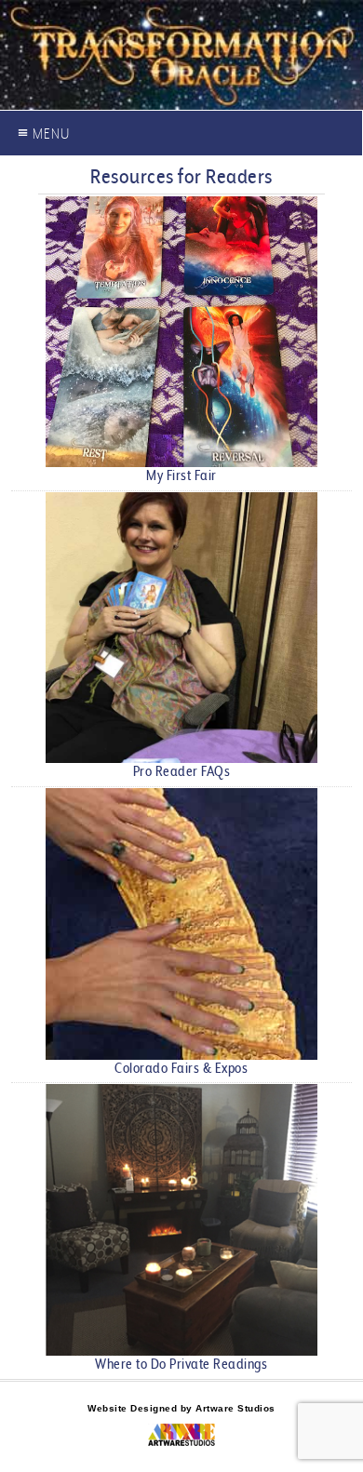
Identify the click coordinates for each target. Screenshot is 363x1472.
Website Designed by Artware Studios (181, 1408)
